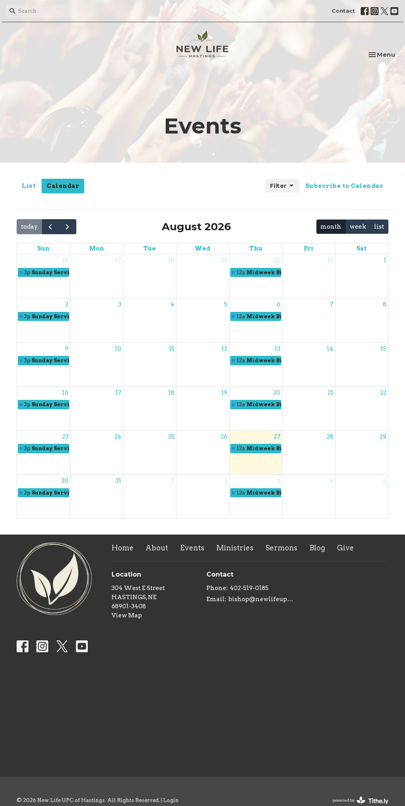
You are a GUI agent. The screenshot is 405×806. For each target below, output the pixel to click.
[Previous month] (50, 226)
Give (345, 548)
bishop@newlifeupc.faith (260, 599)
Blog (317, 548)
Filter (278, 185)
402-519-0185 (249, 588)
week (358, 226)
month (330, 226)
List (29, 185)
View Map (127, 615)
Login (171, 800)
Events (192, 548)
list (379, 226)
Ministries (235, 548)
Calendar (63, 185)
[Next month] (67, 226)
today (29, 226)
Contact (343, 11)
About (157, 548)
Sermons (281, 548)
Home (123, 548)
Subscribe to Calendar (344, 185)
